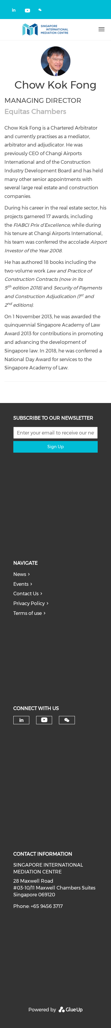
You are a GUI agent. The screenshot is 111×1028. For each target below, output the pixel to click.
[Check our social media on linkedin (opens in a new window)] (15, 11)
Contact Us (25, 593)
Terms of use (27, 613)
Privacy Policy (29, 603)
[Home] (45, 29)
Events (20, 584)
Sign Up (55, 446)
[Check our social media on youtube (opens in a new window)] (27, 11)
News (19, 574)
